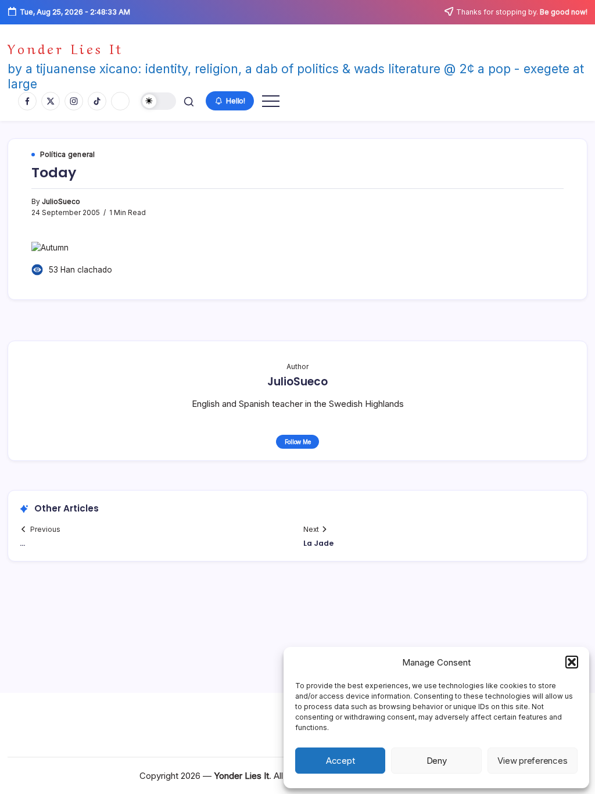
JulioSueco (61, 202)
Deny (436, 760)
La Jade (318, 543)
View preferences (532, 760)
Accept (340, 760)
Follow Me (298, 441)
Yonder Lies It (65, 48)
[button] (572, 662)
